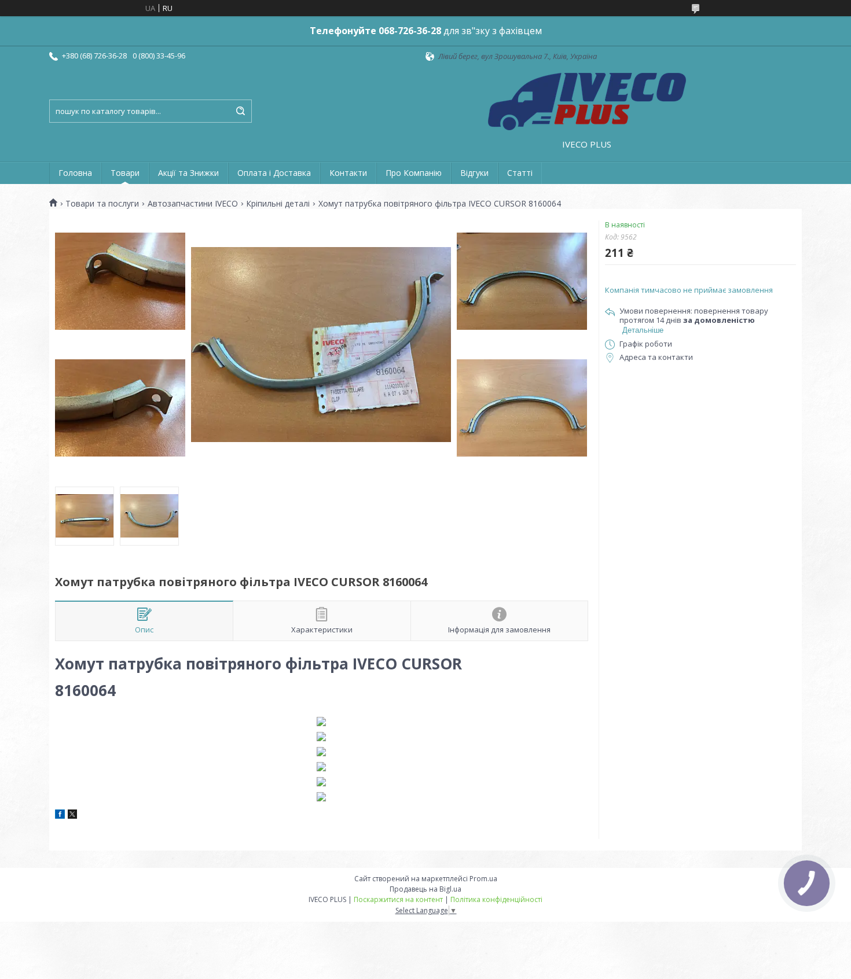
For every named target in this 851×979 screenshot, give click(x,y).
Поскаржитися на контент (398, 899)
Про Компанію (414, 172)
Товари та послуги (102, 203)
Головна (75, 172)
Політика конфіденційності (496, 899)
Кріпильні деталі (278, 203)
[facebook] (60, 816)
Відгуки (474, 172)
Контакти (348, 172)
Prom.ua (483, 879)
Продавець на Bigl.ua (425, 889)
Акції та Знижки (188, 172)
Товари (125, 172)
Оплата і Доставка (274, 172)
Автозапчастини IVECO (193, 203)
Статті (520, 172)
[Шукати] (240, 111)
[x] (72, 816)
